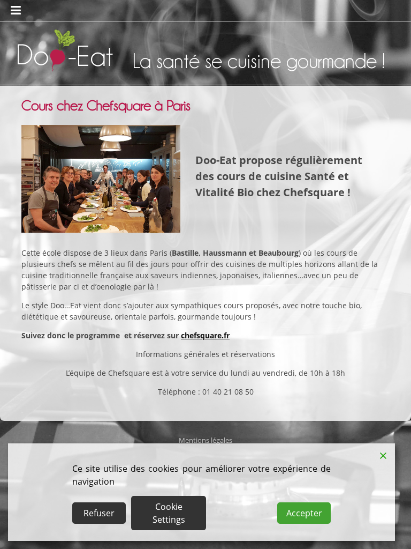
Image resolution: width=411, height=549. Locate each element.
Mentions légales (205, 440)
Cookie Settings (169, 513)
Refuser (99, 513)
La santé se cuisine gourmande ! (259, 60)
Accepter (304, 513)
